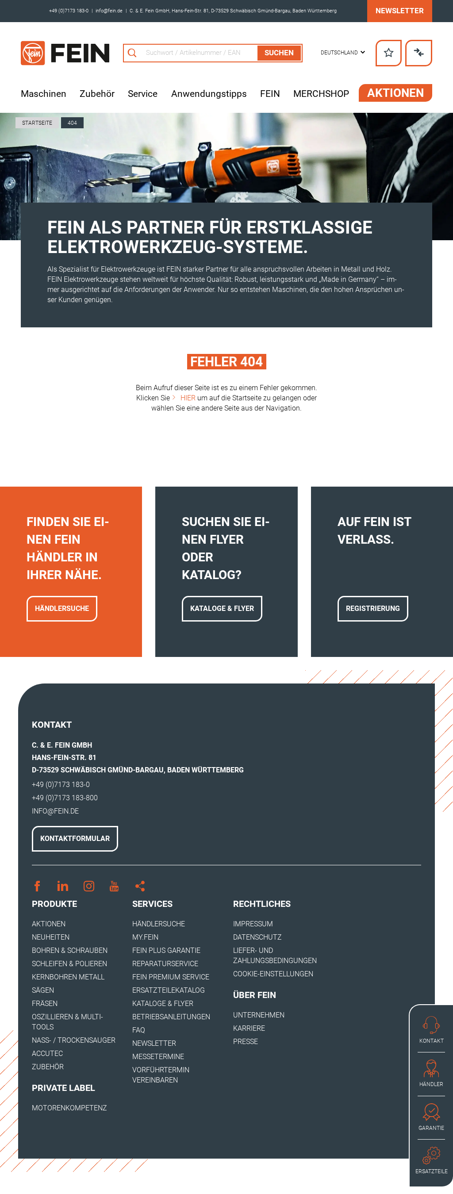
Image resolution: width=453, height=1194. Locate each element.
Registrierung (373, 608)
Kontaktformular (75, 838)
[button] (343, 53)
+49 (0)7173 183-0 (68, 11)
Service (142, 93)
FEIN (270, 93)
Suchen (279, 52)
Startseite (37, 123)
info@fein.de (109, 11)
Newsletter (400, 10)
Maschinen (43, 93)
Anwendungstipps (209, 93)
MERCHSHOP (321, 93)
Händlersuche (62, 608)
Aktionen (395, 93)
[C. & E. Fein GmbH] (65, 53)
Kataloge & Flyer (222, 608)
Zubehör (97, 93)
